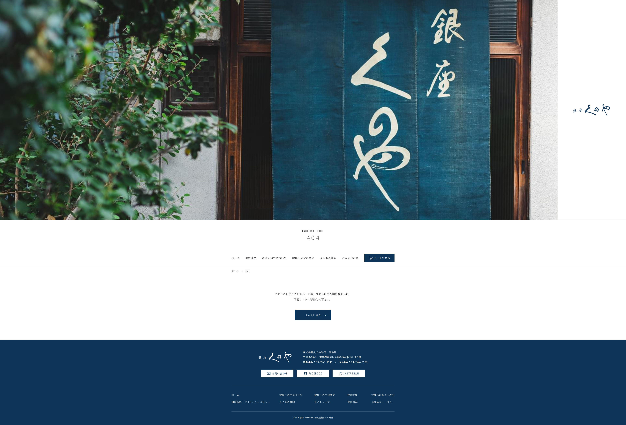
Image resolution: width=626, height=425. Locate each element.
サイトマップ (322, 402)
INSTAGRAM (351, 373)
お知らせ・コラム (381, 402)
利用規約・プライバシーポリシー (250, 402)
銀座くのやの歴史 (303, 258)
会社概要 (352, 394)
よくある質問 (328, 258)
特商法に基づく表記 (383, 394)
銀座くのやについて (274, 258)
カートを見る (382, 258)
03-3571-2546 (324, 362)
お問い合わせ (350, 258)
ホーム (235, 258)
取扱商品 (250, 258)
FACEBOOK (315, 373)
